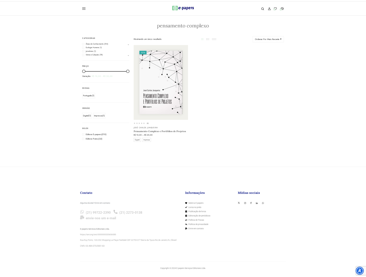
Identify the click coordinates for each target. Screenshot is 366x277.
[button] (282, 8)
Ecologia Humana (92, 47)
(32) (100, 138)
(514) (106, 44)
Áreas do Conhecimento (95, 44)
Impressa (98, 115)
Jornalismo (89, 51)
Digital (86, 115)
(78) (101, 54)
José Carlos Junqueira (146, 127)
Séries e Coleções (92, 54)
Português (87, 95)
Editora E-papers (93, 134)
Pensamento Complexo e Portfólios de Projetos (160, 131)
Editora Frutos (92, 138)
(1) (101, 47)
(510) (103, 134)
